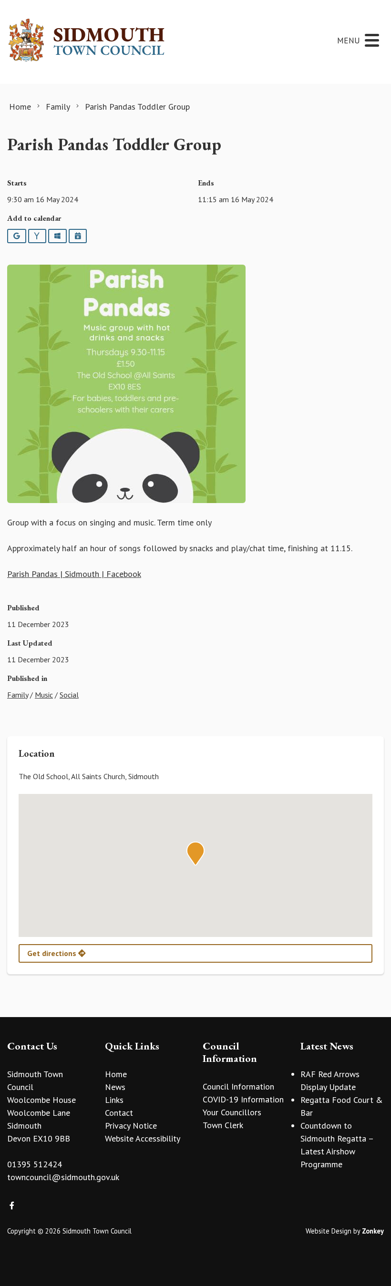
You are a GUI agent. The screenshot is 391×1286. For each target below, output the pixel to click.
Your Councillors (232, 1112)
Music (44, 695)
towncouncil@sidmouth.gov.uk (63, 1177)
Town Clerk (223, 1125)
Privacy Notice (131, 1125)
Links (114, 1099)
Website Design (328, 1230)
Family (17, 695)
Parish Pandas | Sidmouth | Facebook (74, 573)
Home (116, 1074)
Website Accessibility (142, 1138)
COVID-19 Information (243, 1099)
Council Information (238, 1086)
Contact (119, 1112)
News (115, 1086)
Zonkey (373, 1230)
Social (69, 695)
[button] (195, 853)
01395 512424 (34, 1164)
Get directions (52, 953)
